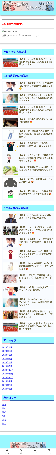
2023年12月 (7, 377)
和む (4, 416)
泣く (4, 423)
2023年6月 (7, 355)
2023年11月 (7, 374)
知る (4, 420)
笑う (4, 405)
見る (4, 412)
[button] (50, 303)
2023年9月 (7, 366)
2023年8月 (7, 362)
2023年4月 (7, 347)
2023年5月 (7, 351)
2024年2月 (7, 385)
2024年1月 (7, 381)
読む (4, 408)
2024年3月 (7, 389)
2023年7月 (7, 359)
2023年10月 (7, 370)
